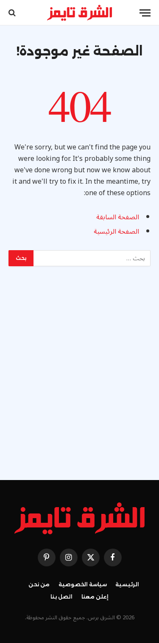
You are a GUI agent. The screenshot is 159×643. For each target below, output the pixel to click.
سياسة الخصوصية (83, 584)
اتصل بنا (61, 596)
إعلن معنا (95, 596)
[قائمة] (145, 12)
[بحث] (12, 12)
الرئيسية (127, 584)
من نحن (39, 584)
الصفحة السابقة (117, 217)
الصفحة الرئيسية (116, 231)
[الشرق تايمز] (80, 12)
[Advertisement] (79, 371)
